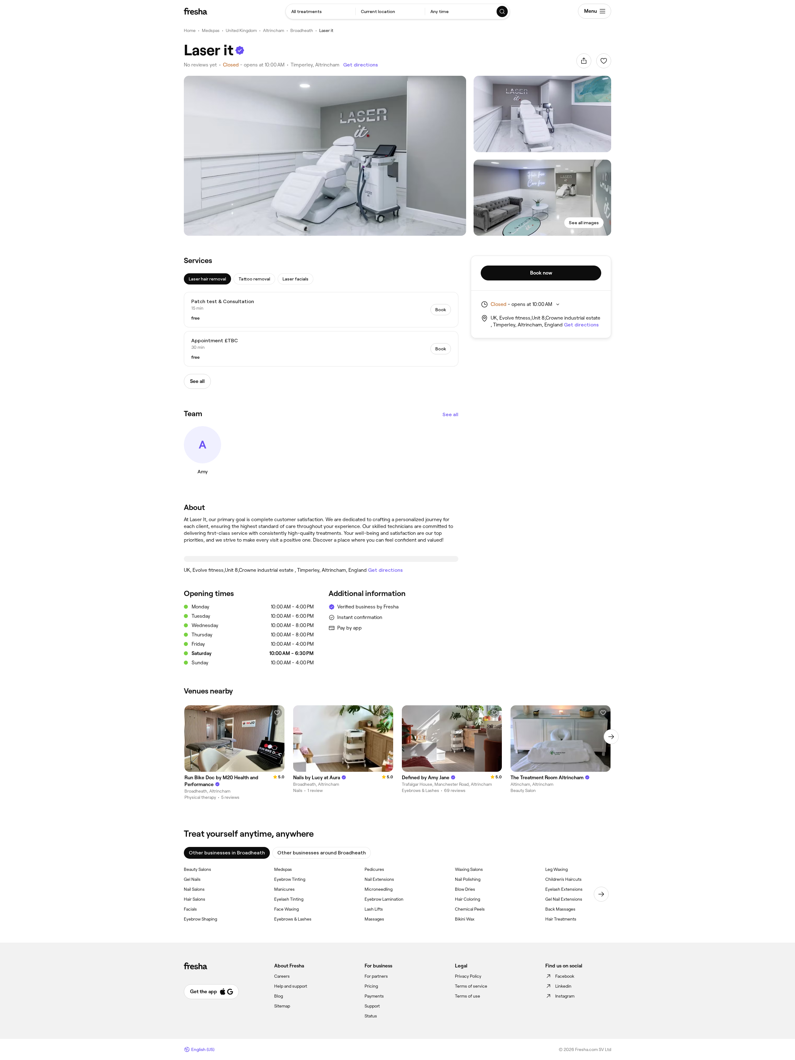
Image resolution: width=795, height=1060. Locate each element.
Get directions (360, 64)
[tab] (207, 278)
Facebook (564, 976)
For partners (376, 976)
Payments (374, 996)
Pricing (371, 986)
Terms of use (467, 996)
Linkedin (563, 986)
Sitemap (282, 1005)
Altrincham (273, 30)
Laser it (326, 30)
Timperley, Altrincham (315, 64)
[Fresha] (195, 11)
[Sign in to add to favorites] (603, 60)
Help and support (290, 986)
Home (190, 30)
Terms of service (471, 986)
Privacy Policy (468, 976)
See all (450, 414)
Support (372, 1005)
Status (371, 1015)
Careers (282, 976)
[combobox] (320, 11)
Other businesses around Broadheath (321, 852)
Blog (278, 996)
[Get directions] (321, 559)
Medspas (211, 30)
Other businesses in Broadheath (227, 852)
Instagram (565, 996)
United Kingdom (241, 30)
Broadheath (301, 30)
